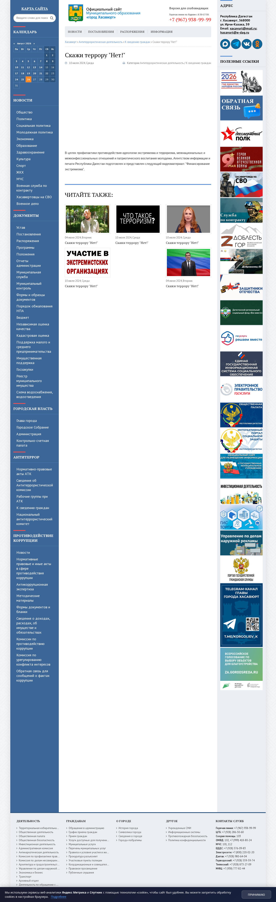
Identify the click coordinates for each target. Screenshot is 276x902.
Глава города (26, 420)
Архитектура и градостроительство (39, 864)
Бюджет (22, 317)
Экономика (25, 139)
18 (22, 73)
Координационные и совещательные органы (95, 864)
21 (40, 73)
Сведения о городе (130, 836)
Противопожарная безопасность (187, 836)
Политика (24, 118)
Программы (25, 247)
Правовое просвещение (83, 868)
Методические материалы (28, 598)
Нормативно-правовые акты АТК (34, 471)
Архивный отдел (29, 880)
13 (34, 67)
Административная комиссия (36, 848)
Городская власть (33, 408)
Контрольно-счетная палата (32, 443)
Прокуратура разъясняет (83, 856)
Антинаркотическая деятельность (39, 852)
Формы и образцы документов (30, 297)
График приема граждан (83, 832)
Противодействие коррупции (33, 538)
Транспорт (25, 876)
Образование (26, 145)
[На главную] (115, 13)
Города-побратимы (130, 840)
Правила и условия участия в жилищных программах (100, 852)
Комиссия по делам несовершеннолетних (43, 860)
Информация (162, 32)
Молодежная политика (34, 132)
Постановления (28, 234)
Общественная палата (32, 836)
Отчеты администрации (28, 263)
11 (22, 67)
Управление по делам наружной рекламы (43, 868)
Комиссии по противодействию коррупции (30, 644)
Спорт (21, 165)
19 (28, 73)
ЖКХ (20, 172)
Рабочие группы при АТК (32, 498)
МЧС (20, 179)
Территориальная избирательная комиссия (44, 828)
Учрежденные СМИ (179, 828)
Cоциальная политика (33, 125)
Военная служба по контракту (31, 188)
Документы (26, 215)
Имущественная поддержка (29, 360)
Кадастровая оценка (32, 335)
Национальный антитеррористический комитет (34, 519)
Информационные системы (184, 832)
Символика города (130, 832)
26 (28, 79)
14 (40, 67)
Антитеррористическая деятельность (162, 63)
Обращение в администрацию (86, 828)
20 (34, 73)
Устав (20, 227)
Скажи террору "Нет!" (81, 242)
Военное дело (27, 203)
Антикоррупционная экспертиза (32, 586)
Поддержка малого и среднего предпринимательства (33, 347)
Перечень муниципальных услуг (87, 848)
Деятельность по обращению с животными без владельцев (54, 884)
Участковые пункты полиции (85, 860)
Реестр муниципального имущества (29, 381)
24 (16, 79)
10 (16, 67)
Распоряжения (27, 240)
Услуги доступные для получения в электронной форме (102, 840)
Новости (22, 100)
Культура (23, 159)
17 (16, 73)
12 (28, 67)
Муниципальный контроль (28, 285)
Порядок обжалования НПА (34, 308)
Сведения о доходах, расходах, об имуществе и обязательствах (33, 625)
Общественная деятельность (36, 832)
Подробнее (58, 897)
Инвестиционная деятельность (37, 844)
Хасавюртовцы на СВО (34, 197)
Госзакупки (24, 369)
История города (128, 828)
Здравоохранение (30, 152)
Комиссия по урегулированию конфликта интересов (33, 660)
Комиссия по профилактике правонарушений (45, 856)
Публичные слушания (81, 872)
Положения (25, 254)
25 (22, 79)
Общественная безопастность (36, 840)
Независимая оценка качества (32, 326)
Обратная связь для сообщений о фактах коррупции (33, 676)
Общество (24, 112)
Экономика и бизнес (31, 872)
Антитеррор (26, 457)
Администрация (28, 434)
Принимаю (256, 894)
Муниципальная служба (28, 274)
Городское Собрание (32, 427)
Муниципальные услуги (82, 844)
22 (46, 73)
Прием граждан (78, 836)
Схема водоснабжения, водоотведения (34, 394)
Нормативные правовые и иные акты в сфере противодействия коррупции (33, 568)
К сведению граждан (32, 507)
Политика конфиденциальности (187, 840)
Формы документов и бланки (33, 609)
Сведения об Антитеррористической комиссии (34, 485)
